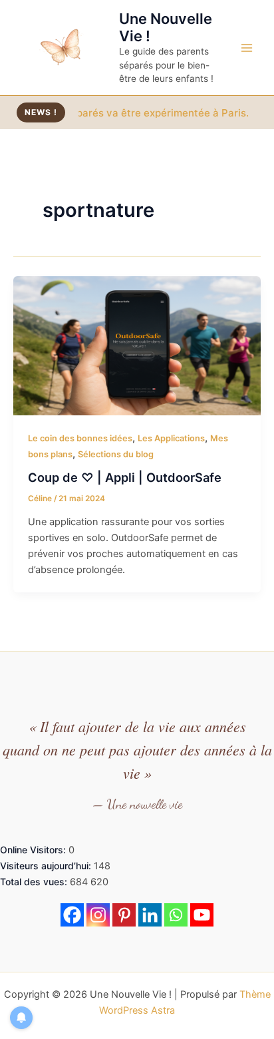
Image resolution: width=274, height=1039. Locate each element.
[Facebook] (72, 915)
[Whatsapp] (176, 915)
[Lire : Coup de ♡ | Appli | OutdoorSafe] (137, 345)
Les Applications (171, 438)
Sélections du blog (116, 454)
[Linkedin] (150, 915)
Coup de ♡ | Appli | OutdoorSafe (124, 477)
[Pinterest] (124, 915)
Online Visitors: (34, 849)
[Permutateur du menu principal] (247, 48)
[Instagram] (98, 915)
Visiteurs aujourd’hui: (47, 865)
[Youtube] (201, 915)
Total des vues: (35, 881)
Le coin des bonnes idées (80, 438)
